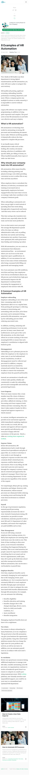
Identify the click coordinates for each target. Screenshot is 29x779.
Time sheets (20, 758)
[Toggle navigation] (26, 2)
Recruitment (15, 758)
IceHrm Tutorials (11, 727)
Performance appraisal (7, 690)
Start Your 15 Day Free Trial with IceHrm (13, 29)
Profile (7, 32)
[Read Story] (26, 726)
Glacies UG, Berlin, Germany (22, 768)
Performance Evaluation (6, 760)
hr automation (5, 688)
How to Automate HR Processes (13, 747)
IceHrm (3, 33)
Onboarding (12, 688)
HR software (19, 688)
